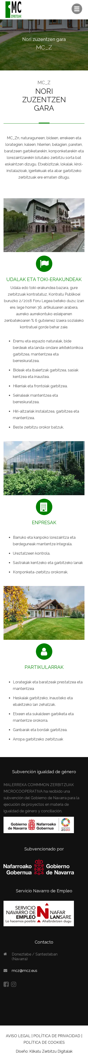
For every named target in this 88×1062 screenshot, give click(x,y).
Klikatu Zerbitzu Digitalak (51, 1051)
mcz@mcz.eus (24, 970)
